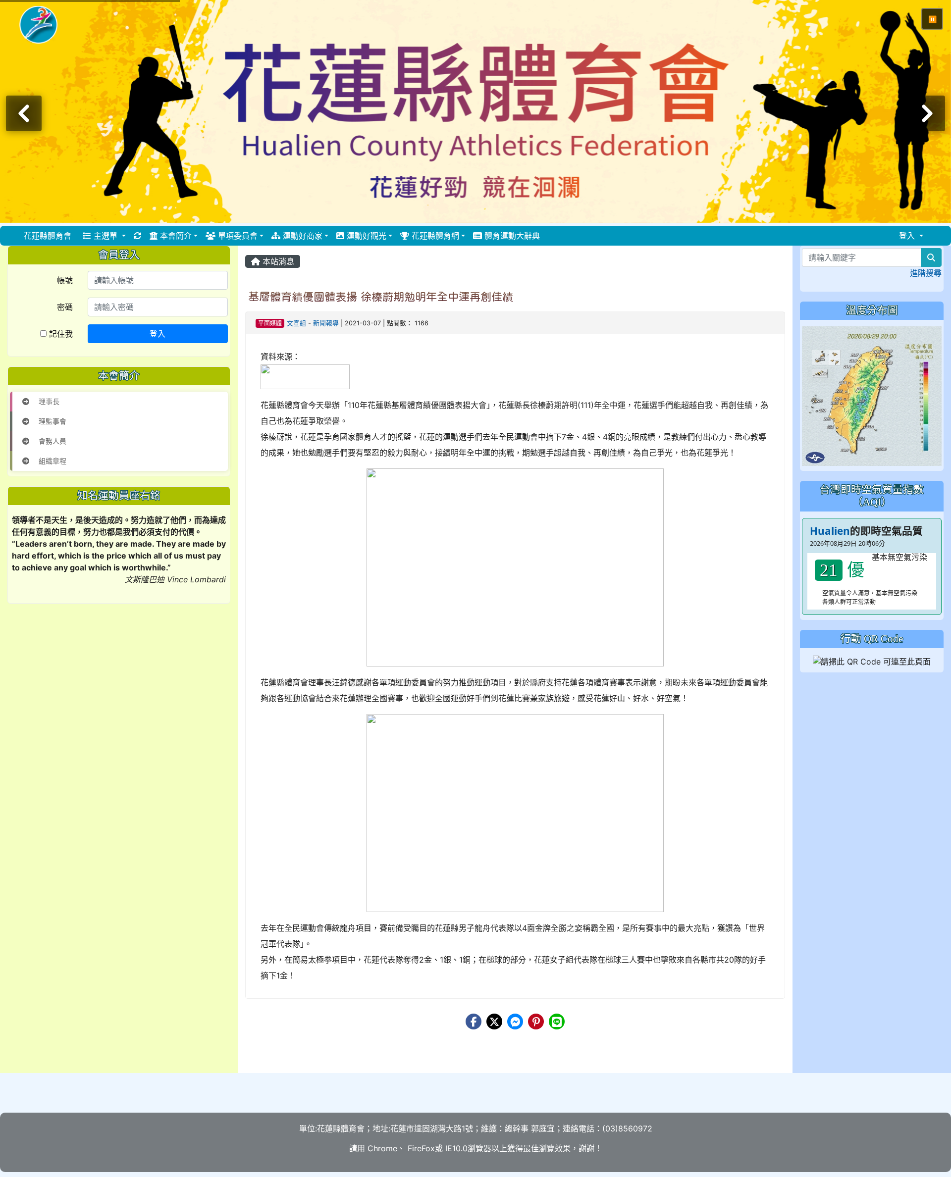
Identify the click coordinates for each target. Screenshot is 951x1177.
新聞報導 (326, 323)
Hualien (830, 531)
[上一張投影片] (24, 113)
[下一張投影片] (927, 113)
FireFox (420, 1148)
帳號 (65, 280)
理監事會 (51, 421)
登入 (157, 334)
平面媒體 (270, 323)
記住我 (60, 334)
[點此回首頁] (475, 111)
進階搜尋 (926, 273)
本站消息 (277, 261)
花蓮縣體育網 (434, 236)
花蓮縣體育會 (47, 236)
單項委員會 (236, 236)
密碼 (65, 307)
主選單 (105, 236)
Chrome (382, 1148)
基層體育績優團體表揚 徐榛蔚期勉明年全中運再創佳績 (380, 296)
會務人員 (51, 441)
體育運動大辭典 (511, 236)
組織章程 (51, 461)
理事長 (48, 401)
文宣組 (296, 323)
